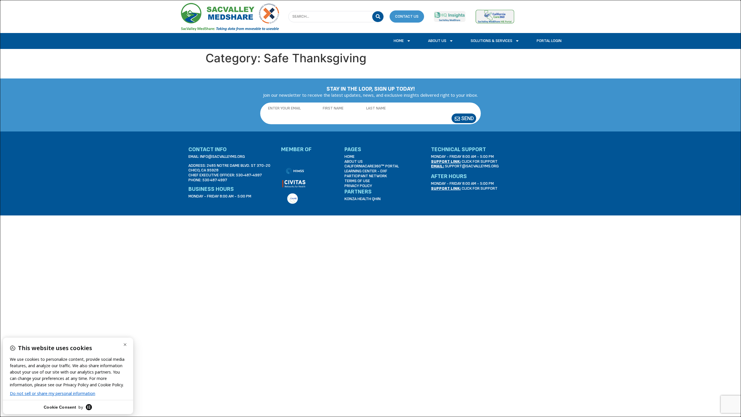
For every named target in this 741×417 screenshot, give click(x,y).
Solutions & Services (491, 40)
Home (399, 40)
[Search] (378, 16)
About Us (437, 40)
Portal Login (549, 40)
